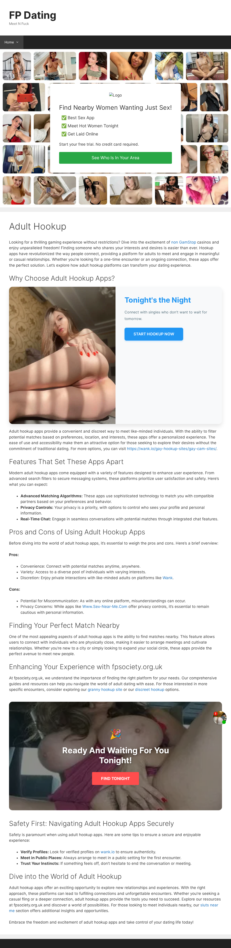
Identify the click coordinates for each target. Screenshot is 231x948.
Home (9, 42)
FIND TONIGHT (115, 778)
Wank (168, 578)
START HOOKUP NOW (154, 334)
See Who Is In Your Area (115, 157)
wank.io (108, 852)
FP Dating (32, 15)
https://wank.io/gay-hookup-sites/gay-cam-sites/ (171, 448)
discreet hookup (149, 689)
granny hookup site (105, 689)
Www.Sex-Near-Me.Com (104, 606)
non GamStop (183, 242)
